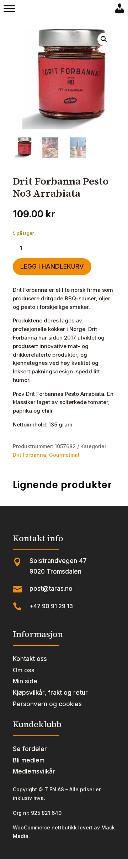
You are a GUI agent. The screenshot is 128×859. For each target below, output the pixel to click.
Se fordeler (30, 748)
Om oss (23, 670)
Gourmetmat (64, 455)
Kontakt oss (30, 658)
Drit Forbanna (29, 455)
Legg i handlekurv (52, 266)
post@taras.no (51, 588)
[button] (103, 39)
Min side (25, 681)
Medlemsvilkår (34, 771)
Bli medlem (28, 760)
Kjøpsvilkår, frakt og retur (50, 692)
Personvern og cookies (47, 704)
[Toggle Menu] (9, 8)
